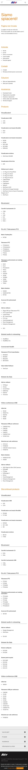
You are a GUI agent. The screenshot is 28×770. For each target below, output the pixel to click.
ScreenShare (6, 388)
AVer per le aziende (8, 83)
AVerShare (5, 632)
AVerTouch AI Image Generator (11, 189)
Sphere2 (5, 185)
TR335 (4, 275)
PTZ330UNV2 (6, 251)
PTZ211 (5, 253)
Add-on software (5, 308)
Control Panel (6, 314)
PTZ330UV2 (6, 249)
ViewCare (5, 368)
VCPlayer (5, 385)
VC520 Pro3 (6, 436)
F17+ (4, 132)
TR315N (5, 273)
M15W (4, 140)
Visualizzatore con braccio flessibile (11, 128)
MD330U (5, 356)
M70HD (5, 523)
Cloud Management (8, 320)
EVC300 (5, 650)
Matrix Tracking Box (6, 234)
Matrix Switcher (5, 288)
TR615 (4, 283)
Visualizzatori (6, 113)
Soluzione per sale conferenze (9, 441)
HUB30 (5, 291)
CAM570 (5, 432)
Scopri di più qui (12, 768)
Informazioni (6, 58)
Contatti (5, 70)
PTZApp (5, 471)
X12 (4, 213)
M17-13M (5, 525)
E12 (4, 217)
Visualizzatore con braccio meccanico (11, 137)
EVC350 (5, 652)
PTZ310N (5, 587)
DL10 (4, 266)
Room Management (8, 322)
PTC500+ (5, 598)
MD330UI (5, 354)
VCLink (5, 387)
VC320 (4, 694)
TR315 (4, 271)
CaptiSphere (6, 183)
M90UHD (5, 148)
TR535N (5, 281)
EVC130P (5, 660)
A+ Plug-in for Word (8, 173)
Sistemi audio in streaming (10, 334)
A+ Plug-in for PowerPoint (9, 172)
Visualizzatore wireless (7, 153)
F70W (4, 536)
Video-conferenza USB (9, 403)
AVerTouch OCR (7, 187)
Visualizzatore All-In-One (8, 161)
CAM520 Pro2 (6, 426)
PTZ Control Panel (7, 312)
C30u (4, 563)
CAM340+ (5, 704)
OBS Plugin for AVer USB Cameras (12, 467)
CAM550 (5, 430)
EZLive (4, 475)
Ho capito (20, 768)
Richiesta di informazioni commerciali (12, 72)
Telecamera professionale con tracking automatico (11, 260)
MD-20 (4, 535)
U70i (4, 121)
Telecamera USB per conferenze (10, 423)
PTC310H (5, 596)
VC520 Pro (5, 709)
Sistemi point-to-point (7, 657)
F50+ (4, 130)
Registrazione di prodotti (9, 95)
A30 (4, 164)
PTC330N (5, 602)
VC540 (4, 700)
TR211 (4, 269)
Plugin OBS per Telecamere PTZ (11, 310)
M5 (3, 527)
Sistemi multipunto (6, 647)
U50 (4, 503)
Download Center (7, 93)
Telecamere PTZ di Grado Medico (10, 352)
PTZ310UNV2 (6, 247)
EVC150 (5, 662)
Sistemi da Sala (6, 377)
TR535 (4, 279)
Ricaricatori (5, 203)
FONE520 (5, 717)
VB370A (5, 415)
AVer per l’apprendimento (9, 81)
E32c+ (4, 221)
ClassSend (5, 181)
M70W (4, 142)
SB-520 (5, 613)
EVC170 (5, 668)
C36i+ (4, 211)
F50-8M (5, 513)
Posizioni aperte (7, 60)
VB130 (4, 411)
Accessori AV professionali (8, 300)
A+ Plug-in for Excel (8, 177)
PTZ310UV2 (6, 245)
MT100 (4, 295)
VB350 (4, 416)
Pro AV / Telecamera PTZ (10, 229)
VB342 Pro (5, 413)
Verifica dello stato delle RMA (10, 98)
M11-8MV (5, 146)
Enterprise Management (9, 324)
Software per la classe (7, 169)
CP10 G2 (5, 444)
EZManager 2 (6, 473)
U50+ (4, 123)
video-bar (3, 408)
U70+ (4, 505)
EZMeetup (5, 390)
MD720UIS (5, 360)
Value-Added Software (7, 365)
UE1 (4, 328)
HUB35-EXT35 (6, 293)
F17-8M (5, 515)
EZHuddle (5, 469)
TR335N (5, 277)
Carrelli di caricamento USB (8, 560)
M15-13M (5, 144)
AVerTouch (5, 195)
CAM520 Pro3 (6, 434)
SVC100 (5, 666)
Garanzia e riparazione (8, 96)
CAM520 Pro (6, 707)
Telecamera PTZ (5, 242)
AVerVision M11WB (8, 156)
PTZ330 (5, 583)
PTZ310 (5, 581)
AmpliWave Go (6, 340)
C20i (4, 215)
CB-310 (5, 636)
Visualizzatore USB (6, 118)
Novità (4, 50)
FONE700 (5, 449)
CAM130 (5, 428)
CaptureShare (6, 179)
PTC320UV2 (6, 606)
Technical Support (7, 100)
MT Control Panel (7, 316)
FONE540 (5, 446)
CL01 (4, 302)
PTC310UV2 (6, 268)
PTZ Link (5, 318)
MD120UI (5, 358)
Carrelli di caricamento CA (8, 208)
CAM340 (5, 692)
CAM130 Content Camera (9, 448)
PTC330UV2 (6, 604)
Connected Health (7, 347)
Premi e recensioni (7, 54)
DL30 (4, 264)
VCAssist (5, 394)
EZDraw (5, 392)
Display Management (8, 630)
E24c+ (4, 219)
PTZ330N (5, 585)
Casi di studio (6, 56)
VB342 (4, 698)
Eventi (4, 52)
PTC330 (5, 600)
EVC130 (5, 664)
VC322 (4, 696)
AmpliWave (6, 338)
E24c (4, 553)
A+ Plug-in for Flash (8, 175)
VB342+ (5, 684)
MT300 (4, 237)
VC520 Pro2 (6, 705)
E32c (4, 555)
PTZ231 (5, 254)
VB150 (4, 418)
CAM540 (5, 702)
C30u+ (4, 565)
